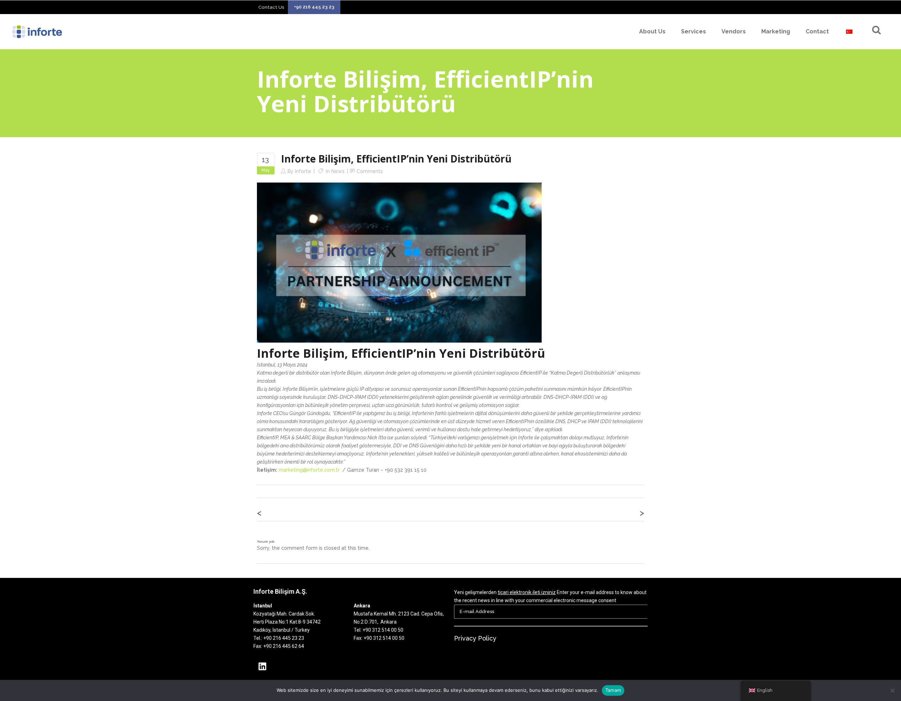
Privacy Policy (475, 638)
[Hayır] (892, 690)
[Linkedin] (262, 666)
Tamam (613, 690)
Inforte (303, 171)
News (338, 171)
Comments (370, 171)
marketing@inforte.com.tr (309, 470)
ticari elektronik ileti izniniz (527, 592)
